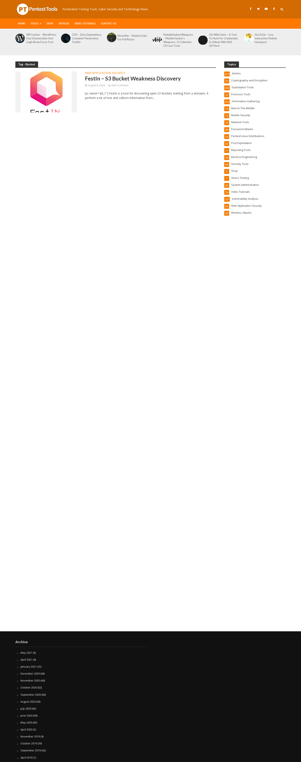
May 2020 (26, 722)
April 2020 (26, 729)
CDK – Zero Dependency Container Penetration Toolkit (87, 38)
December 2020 (30, 673)
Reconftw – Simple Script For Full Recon (132, 37)
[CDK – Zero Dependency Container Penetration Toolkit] (65, 38)
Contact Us (108, 23)
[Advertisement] (150, 598)
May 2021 (26, 652)
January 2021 (28, 666)
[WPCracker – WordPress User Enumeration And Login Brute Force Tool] (19, 38)
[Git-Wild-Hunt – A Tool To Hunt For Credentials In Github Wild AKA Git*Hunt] (202, 40)
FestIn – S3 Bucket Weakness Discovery (133, 78)
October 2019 (28, 743)
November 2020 (30, 680)
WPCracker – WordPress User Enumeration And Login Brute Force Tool (41, 38)
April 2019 (26, 757)
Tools (34, 23)
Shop (50, 23)
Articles (64, 23)
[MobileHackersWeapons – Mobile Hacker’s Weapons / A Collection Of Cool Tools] (157, 40)
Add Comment (119, 85)
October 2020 (28, 687)
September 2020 (30, 694)
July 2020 (25, 708)
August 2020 (27, 701)
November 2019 (30, 736)
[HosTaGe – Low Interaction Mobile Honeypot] (248, 38)
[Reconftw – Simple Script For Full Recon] (111, 37)
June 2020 (26, 715)
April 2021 (26, 659)
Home (21, 23)
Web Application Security (105, 73)
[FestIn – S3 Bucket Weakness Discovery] (46, 92)
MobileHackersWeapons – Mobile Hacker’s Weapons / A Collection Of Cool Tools (178, 40)
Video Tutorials (85, 23)
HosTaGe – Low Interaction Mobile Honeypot (266, 38)
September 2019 (30, 750)
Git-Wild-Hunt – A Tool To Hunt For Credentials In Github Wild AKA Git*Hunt (223, 40)
